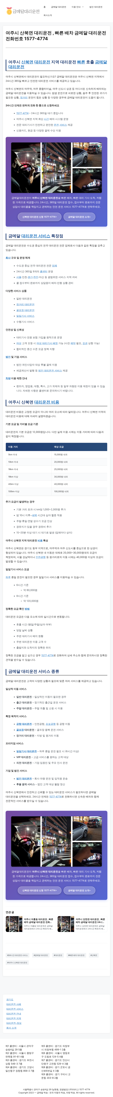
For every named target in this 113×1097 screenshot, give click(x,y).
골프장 (20, 729)
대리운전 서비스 (35, 235)
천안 (35, 277)
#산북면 (94, 955)
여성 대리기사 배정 (47, 343)
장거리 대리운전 (25, 304)
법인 (8, 356)
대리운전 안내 (13, 1013)
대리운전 (42, 61)
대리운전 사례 (13, 1004)
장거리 (24, 97)
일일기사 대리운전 (26, 751)
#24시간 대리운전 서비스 (17, 955)
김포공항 (51, 724)
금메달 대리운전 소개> (79, 216)
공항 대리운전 (24, 724)
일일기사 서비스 (25, 315)
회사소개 (48, 15)
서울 (18, 277)
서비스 (63, 124)
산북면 (27, 61)
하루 (8, 577)
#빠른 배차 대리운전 (76, 955)
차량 (8, 378)
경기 (30, 277)
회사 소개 (11, 1027)
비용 (40, 540)
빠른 (81, 61)
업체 (54, 265)
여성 (18, 343)
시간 (46, 119)
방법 (27, 608)
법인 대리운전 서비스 (50, 370)
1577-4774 (22, 113)
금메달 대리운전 (58, 7)
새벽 (34, 515)
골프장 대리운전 (25, 310)
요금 (85, 343)
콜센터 (43, 271)
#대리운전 (58, 955)
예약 (73, 343)
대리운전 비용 (46, 402)
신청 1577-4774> (39, 216)
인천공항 (41, 557)
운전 (56, 124)
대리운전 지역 (13, 1018)
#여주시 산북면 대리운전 (17, 962)
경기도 (9, 999)
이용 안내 (76, 7)
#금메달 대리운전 (41, 955)
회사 (8, 257)
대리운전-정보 (13, 1023)
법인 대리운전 (95, 7)
